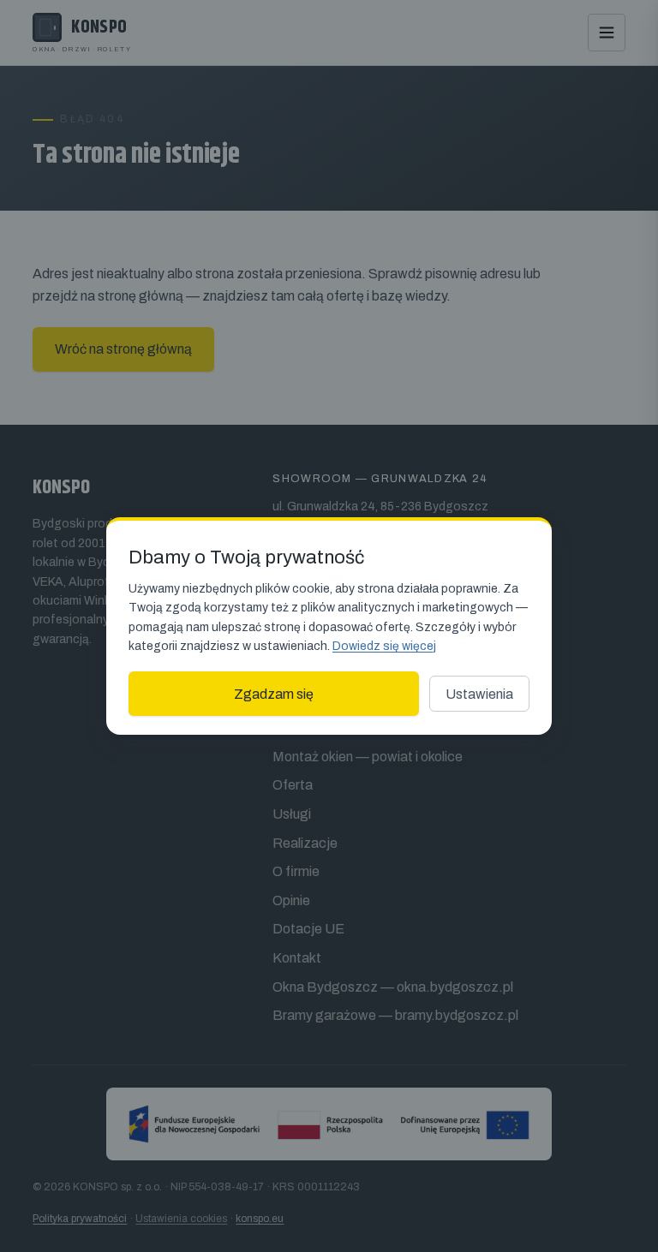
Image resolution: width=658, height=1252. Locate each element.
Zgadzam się (274, 694)
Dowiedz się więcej (384, 646)
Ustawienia (479, 694)
